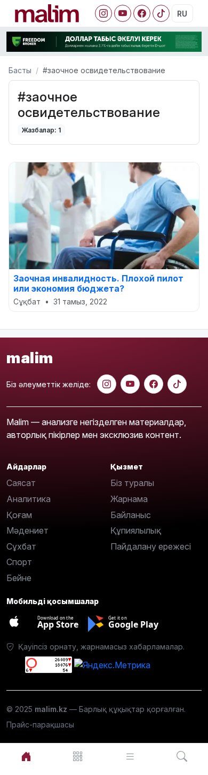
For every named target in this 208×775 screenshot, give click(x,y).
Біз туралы (132, 482)
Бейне (18, 578)
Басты (20, 70)
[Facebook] (141, 13)
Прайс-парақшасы (40, 724)
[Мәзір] (78, 756)
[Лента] (130, 756)
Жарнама (129, 499)
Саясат (21, 482)
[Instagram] (103, 13)
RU (182, 13)
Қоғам (19, 515)
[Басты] (26, 756)
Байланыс (130, 515)
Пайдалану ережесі (150, 546)
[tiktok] (177, 384)
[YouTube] (122, 13)
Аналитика (28, 499)
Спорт (19, 562)
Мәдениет (27, 530)
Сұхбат (21, 546)
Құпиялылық (135, 530)
